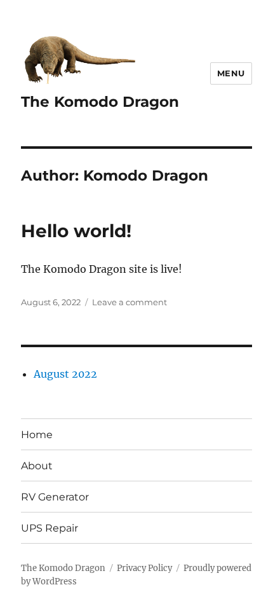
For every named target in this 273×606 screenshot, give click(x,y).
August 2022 (65, 374)
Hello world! (76, 231)
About (37, 466)
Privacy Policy (144, 568)
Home (37, 435)
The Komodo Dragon (100, 102)
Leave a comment (129, 302)
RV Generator (55, 497)
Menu (231, 73)
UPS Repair (49, 528)
